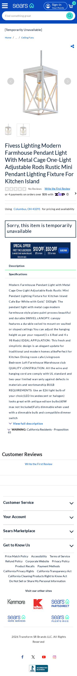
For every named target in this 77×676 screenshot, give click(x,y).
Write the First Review (57, 188)
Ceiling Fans (27, 37)
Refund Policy (14, 561)
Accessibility (39, 556)
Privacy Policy (60, 561)
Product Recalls (25, 566)
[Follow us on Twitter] (33, 656)
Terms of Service (60, 556)
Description (16, 265)
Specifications (18, 274)
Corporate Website (37, 561)
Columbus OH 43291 (27, 209)
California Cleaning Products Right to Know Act (37, 576)
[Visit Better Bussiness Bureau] (38, 668)
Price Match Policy (16, 556)
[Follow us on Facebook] (22, 656)
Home (8, 37)
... (16, 37)
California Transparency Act (54, 571)
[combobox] (38, 15)
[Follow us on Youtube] (44, 656)
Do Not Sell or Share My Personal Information (37, 581)
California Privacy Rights (18, 571)
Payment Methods (49, 566)
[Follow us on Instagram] (54, 656)
